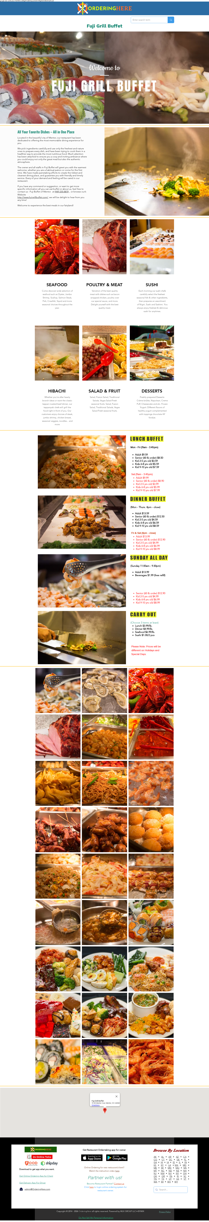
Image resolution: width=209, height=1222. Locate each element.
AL (162, 1156)
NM (162, 1173)
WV (169, 1181)
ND (170, 1170)
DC (170, 1159)
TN (155, 1179)
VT (185, 1179)
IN (185, 1162)
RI (178, 1176)
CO (155, 1159)
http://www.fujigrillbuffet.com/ (32, 197)
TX (163, 1179)
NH (185, 1170)
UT (170, 1179)
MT (155, 1170)
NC (162, 1170)
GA (155, 1162)
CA (184, 1156)
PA (171, 1176)
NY (177, 1173)
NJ (155, 1173)
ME (155, 1168)
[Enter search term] (171, 20)
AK (155, 1156)
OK (155, 1176)
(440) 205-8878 (62, 191)
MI (162, 1168)
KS (155, 1165)
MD (184, 1165)
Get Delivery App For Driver (32, 1182)
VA (177, 1179)
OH (185, 1173)
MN (169, 1168)
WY (176, 1181)
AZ (177, 1156)
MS (185, 1168)
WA (155, 1181)
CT (163, 1159)
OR (163, 1176)
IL (180, 1162)
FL (185, 1159)
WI (162, 1181)
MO (177, 1168)
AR (169, 1156)
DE (178, 1159)
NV (170, 1173)
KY (162, 1165)
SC (185, 1176)
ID (174, 1162)
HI (162, 1162)
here (117, 1170)
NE (177, 1170)
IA (168, 1162)
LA (169, 1165)
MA (176, 1165)
